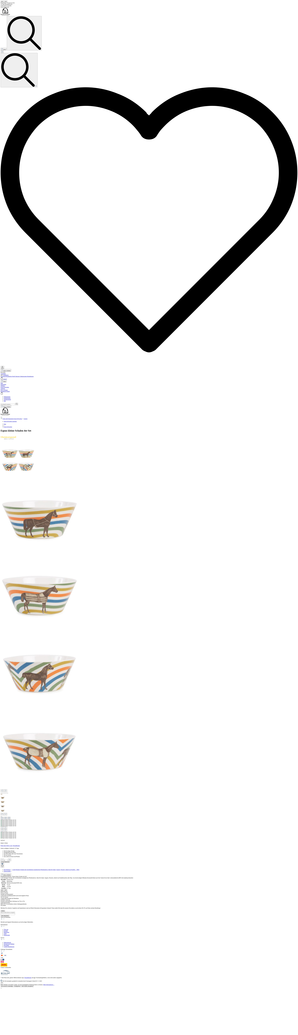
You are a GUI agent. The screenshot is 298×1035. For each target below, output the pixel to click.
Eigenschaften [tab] (7, 871)
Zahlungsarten (23, 376)
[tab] (41, 869)
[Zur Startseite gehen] (5, 15)
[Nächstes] (5, 790)
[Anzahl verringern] (2, 860)
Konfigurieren (17, 986)
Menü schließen (7, 370)
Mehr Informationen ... (48, 984)
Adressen (17, 376)
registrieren (6, 375)
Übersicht (3, 376)
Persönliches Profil (10, 376)
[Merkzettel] (149, 365)
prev (2, 1)
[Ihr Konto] (2, 367)
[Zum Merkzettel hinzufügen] (2, 865)
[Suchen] (19, 70)
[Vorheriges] (2, 790)
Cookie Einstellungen (9, 946)
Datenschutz (7, 935)
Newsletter (6, 945)
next (6, 1)
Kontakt (6, 931)
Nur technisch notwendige (7, 986)
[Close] (1, 816)
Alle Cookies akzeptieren (27, 986)
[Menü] (2, 51)
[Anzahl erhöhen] (9, 860)
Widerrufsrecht (7, 942)
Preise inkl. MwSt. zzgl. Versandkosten (10, 845)
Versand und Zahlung (9, 944)
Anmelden (3, 373)
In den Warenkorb (5, 862)
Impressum (6, 932)
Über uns (6, 929)
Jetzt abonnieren (5, 915)
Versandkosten (27, 977)
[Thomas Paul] (8, 441)
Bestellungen (30, 376)
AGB (5, 933)
